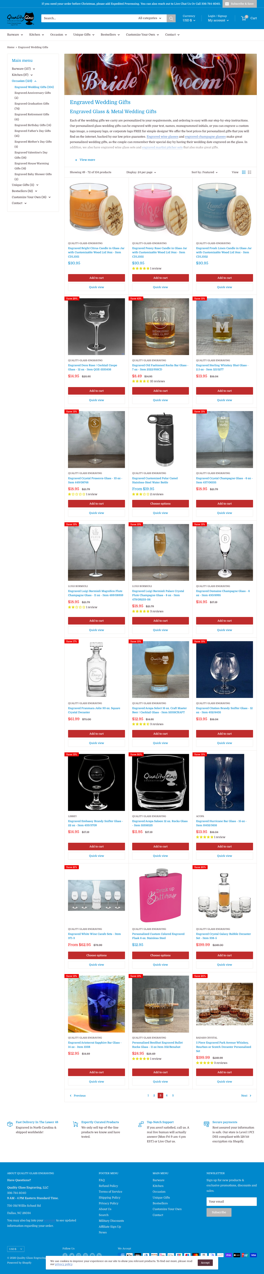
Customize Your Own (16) (29, 197)
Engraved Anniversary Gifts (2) (33, 95)
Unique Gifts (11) (23, 185)
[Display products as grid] (243, 172)
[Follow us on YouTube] (92, 1255)
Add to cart (96, 277)
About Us (105, 1209)
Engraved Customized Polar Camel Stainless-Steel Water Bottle (155, 480)
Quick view (96, 287)
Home (11, 47)
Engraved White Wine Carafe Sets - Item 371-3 (94, 936)
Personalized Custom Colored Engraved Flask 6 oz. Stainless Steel (158, 936)
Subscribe (219, 1212)
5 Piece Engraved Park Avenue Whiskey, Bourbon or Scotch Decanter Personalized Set (223, 1047)
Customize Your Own (140, 34)
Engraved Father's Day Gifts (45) (33, 133)
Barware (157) (21, 68)
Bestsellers (108, 34)
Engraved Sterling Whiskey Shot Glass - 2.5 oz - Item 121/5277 (222, 367)
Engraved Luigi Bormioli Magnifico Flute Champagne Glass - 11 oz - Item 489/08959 (95, 593)
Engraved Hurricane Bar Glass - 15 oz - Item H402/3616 (221, 823)
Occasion (56, 34)
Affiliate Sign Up (110, 1226)
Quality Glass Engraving (149, 360)
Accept (205, 1262)
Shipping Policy (109, 1197)
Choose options (160, 503)
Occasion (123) (22, 81)
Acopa (200, 816)
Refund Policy (108, 1186)
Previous (80, 1095)
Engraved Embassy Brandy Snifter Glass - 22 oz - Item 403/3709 (95, 823)
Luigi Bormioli (78, 586)
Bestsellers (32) (23, 191)
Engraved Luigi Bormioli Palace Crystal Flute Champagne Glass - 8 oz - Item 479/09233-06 (158, 595)
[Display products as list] (249, 172)
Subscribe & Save (242, 3)
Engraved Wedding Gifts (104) (34, 87)
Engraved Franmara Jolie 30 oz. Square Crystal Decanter (94, 710)
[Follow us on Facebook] (65, 1255)
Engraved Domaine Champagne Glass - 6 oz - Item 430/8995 (223, 593)
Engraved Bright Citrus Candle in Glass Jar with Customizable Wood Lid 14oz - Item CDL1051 (96, 252)
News (103, 1232)
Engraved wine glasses (162, 136)
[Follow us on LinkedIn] (99, 1255)
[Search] (171, 18)
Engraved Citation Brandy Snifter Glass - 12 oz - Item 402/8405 (224, 710)
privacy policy (63, 1264)
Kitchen (34, 34)
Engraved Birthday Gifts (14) (33, 125)
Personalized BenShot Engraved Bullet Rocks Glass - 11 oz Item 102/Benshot (157, 1044)
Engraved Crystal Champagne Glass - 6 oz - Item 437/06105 (224, 480)
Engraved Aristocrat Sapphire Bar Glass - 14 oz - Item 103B (95, 1044)
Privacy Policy (108, 1203)
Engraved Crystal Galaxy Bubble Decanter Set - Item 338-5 (223, 936)
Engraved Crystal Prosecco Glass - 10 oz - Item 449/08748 (95, 480)
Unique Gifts (82, 34)
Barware (13, 34)
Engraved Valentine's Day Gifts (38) (31, 155)
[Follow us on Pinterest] (85, 1255)
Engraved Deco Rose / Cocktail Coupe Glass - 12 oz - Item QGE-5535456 (92, 367)
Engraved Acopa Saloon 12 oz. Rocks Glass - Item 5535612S (160, 823)
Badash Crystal (206, 1037)
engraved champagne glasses (205, 136)
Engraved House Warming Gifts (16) (32, 166)
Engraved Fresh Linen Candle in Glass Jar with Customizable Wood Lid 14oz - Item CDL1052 (224, 252)
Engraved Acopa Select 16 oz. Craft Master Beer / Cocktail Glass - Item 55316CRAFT (159, 710)
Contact (170, 34)
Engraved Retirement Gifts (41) (32, 117)
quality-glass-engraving (85, 243)
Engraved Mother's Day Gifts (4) (33, 144)
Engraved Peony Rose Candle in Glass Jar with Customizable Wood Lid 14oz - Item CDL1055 (159, 252)
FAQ (102, 1180)
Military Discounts (111, 1220)
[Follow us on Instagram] (78, 1255)
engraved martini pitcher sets (162, 147)
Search (103, 1215)
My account (217, 20)
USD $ (12, 1249)
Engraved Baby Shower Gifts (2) (33, 177)
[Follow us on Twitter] (71, 1255)
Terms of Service (110, 1191)
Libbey (72, 816)
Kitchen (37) (20, 75)
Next (244, 1095)
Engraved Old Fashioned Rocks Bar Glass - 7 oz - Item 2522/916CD (160, 367)
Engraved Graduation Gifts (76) (32, 106)
